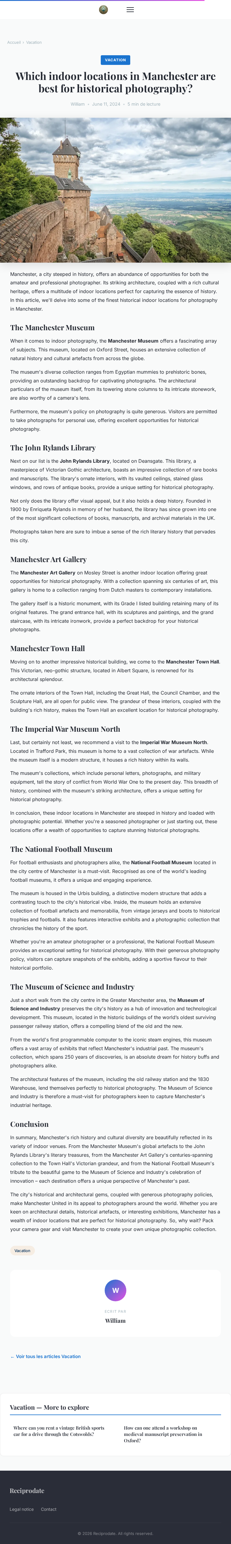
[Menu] (130, 9)
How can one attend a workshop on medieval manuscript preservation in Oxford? (163, 1434)
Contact (49, 1509)
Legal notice (22, 1509)
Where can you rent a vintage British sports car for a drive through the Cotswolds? (59, 1431)
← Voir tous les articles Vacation (45, 1356)
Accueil (14, 42)
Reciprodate (27, 1490)
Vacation (34, 42)
